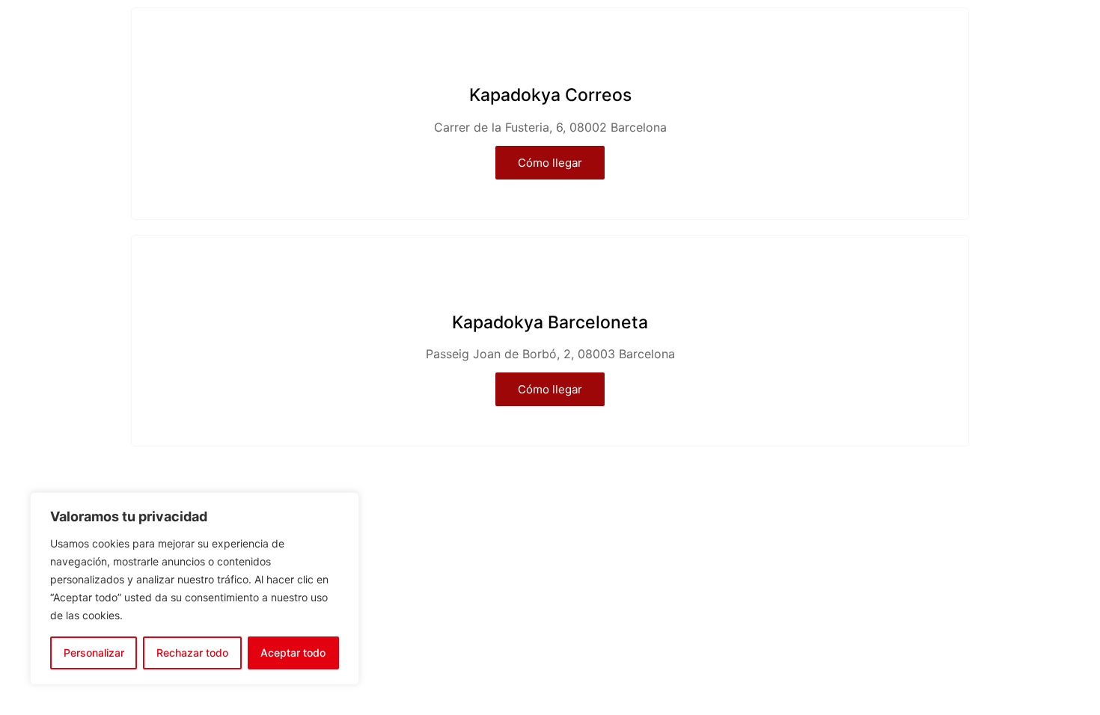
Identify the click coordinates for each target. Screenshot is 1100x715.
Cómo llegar (550, 163)
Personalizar (94, 652)
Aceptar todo (293, 652)
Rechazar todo (192, 652)
